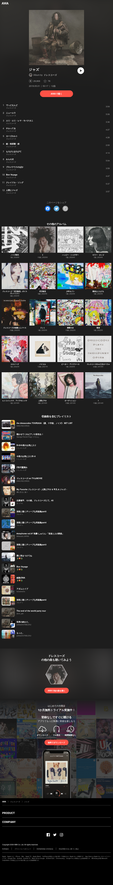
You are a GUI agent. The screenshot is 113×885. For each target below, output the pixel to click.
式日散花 (42, 291)
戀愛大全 (70, 327)
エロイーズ (15, 364)
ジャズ (26, 801)
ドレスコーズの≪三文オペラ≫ (98, 364)
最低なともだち (98, 291)
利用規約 (5, 849)
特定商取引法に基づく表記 (69, 849)
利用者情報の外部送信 (45, 849)
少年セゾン (70, 291)
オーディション (70, 400)
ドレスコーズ (50, 74)
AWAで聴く (56, 93)
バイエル (42, 364)
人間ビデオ (42, 400)
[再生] (80, 70)
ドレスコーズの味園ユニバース (14, 327)
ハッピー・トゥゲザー (70, 255)
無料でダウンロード (56, 742)
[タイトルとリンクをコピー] (65, 208)
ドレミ (42, 327)
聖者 (98, 327)
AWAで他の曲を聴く (56, 690)
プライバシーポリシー (22, 849)
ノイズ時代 (15, 255)
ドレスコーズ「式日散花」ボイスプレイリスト (14, 292)
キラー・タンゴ (98, 255)
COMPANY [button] (9, 822)
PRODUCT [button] (8, 813)
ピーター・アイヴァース (70, 364)
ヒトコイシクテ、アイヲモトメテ (14, 400)
